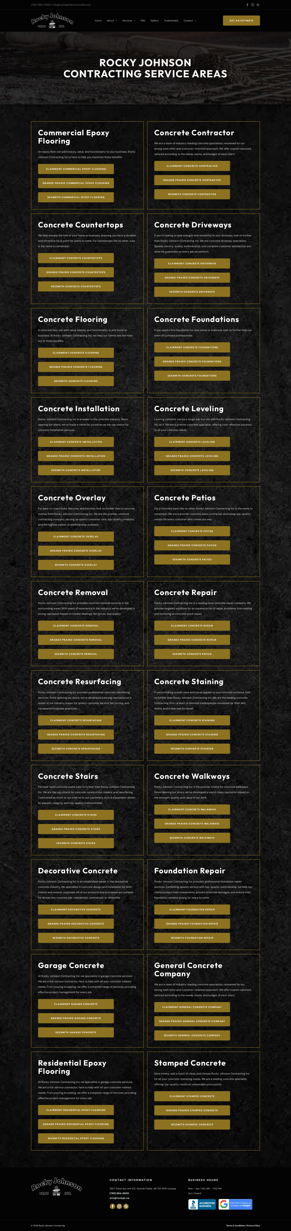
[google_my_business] (258, 5)
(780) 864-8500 (41, 4)
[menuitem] (98, 20)
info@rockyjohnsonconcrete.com (72, 4)
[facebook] (247, 5)
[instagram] (252, 5)
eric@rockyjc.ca (119, 1197)
